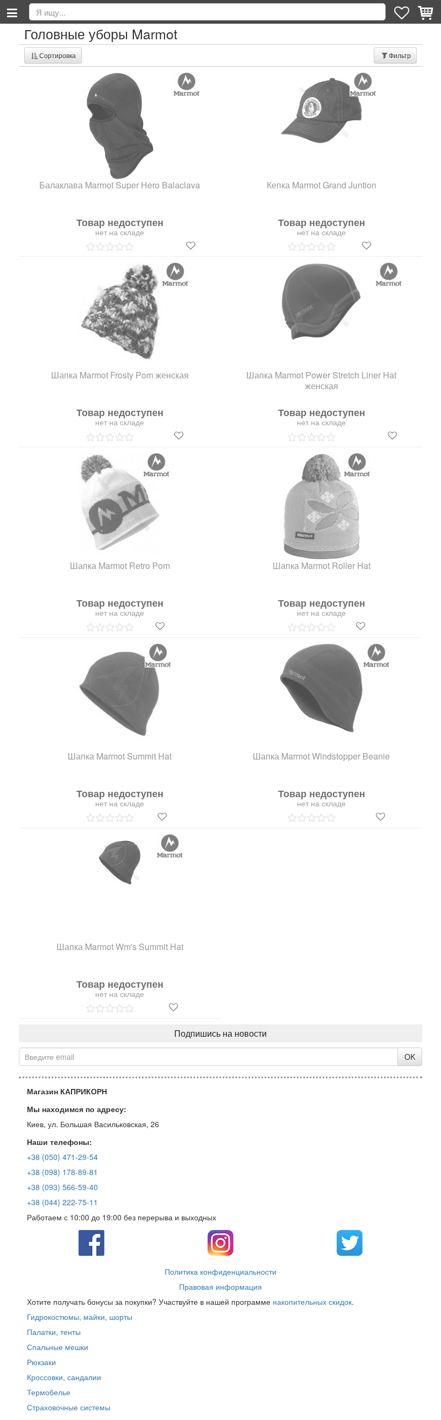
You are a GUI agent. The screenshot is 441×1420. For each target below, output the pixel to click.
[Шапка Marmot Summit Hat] (120, 694)
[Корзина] (426, 12)
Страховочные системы (68, 1407)
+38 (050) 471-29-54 (62, 1156)
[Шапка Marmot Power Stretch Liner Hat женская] (321, 301)
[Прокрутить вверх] (425, 1404)
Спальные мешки (57, 1346)
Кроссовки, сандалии (64, 1377)
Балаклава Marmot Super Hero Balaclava (119, 185)
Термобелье (48, 1392)
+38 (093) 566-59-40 (62, 1187)
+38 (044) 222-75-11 (62, 1202)
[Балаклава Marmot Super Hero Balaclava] (119, 126)
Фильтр (400, 55)
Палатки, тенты (54, 1331)
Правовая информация (220, 1286)
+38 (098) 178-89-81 (62, 1171)
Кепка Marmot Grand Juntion (321, 185)
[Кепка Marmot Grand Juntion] (321, 112)
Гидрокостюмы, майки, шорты (79, 1316)
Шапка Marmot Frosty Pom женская (120, 375)
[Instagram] (220, 1241)
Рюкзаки (41, 1361)
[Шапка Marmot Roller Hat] (322, 506)
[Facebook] (91, 1241)
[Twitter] (349, 1241)
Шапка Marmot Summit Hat (120, 756)
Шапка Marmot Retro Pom (120, 566)
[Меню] (12, 12)
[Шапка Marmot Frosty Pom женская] (120, 312)
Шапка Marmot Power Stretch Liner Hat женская (321, 381)
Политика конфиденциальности (220, 1271)
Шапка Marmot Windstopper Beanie (321, 756)
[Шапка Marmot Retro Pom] (120, 503)
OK (409, 1056)
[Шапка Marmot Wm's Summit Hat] (119, 862)
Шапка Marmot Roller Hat (322, 566)
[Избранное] (403, 12)
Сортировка (57, 55)
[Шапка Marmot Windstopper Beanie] (321, 688)
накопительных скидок (312, 1301)
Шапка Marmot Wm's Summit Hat (119, 947)
